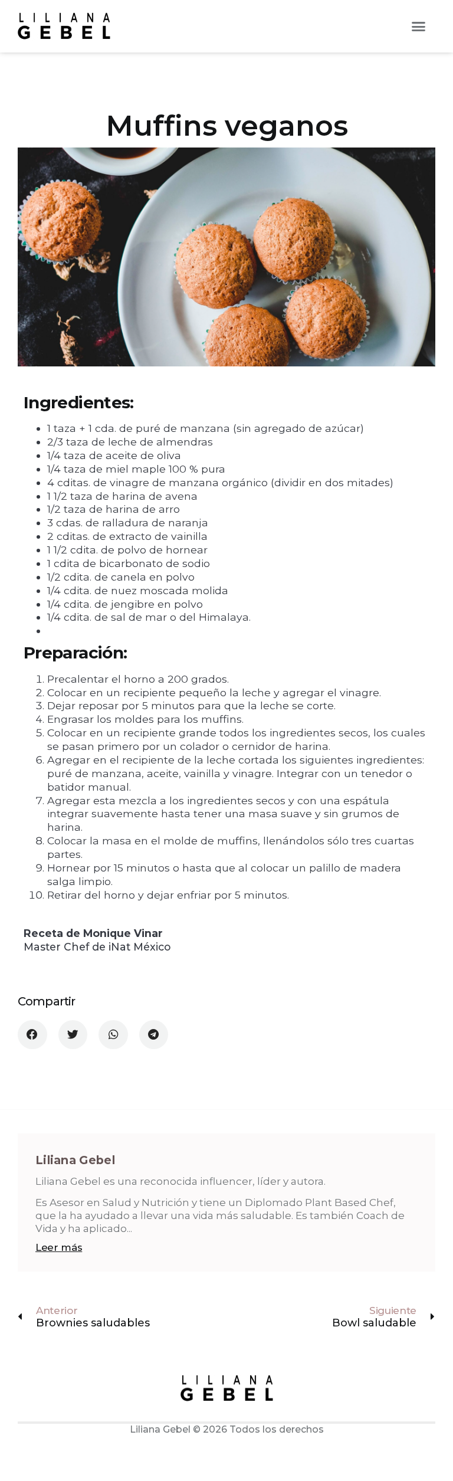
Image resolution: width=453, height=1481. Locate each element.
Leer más (58, 1247)
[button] (418, 26)
